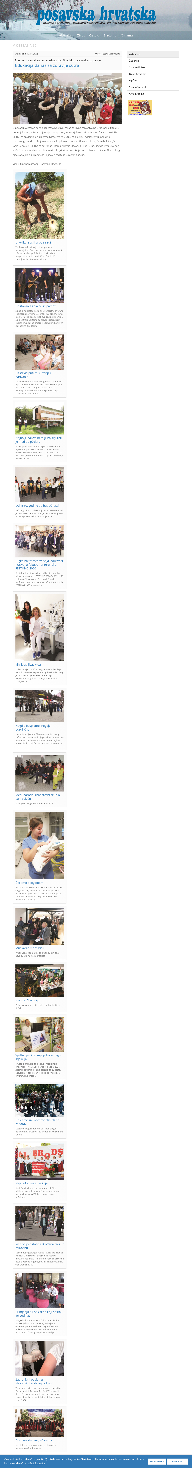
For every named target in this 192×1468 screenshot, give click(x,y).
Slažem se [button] (177, 1461)
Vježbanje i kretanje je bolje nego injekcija (38, 1057)
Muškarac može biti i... (30, 948)
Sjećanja (110, 35)
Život (81, 35)
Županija (134, 60)
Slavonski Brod (137, 67)
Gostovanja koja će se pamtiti (35, 306)
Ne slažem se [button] (157, 1461)
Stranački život (137, 87)
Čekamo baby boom (29, 883)
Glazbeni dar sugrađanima (33, 1440)
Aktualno (66, 35)
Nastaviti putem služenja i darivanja (33, 375)
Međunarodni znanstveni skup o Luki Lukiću (37, 797)
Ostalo (94, 35)
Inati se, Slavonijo (27, 1000)
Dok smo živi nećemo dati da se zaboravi (37, 1122)
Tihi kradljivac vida (28, 665)
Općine (133, 80)
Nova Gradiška (137, 74)
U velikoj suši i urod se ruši (33, 242)
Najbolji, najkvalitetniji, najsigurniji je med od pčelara (38, 440)
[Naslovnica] (96, 15)
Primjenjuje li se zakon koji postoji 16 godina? (38, 1314)
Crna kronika (136, 93)
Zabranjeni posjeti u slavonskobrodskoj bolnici (33, 1381)
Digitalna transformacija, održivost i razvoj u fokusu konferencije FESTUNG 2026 (39, 564)
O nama (127, 35)
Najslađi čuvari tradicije (31, 1183)
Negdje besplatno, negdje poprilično (33, 727)
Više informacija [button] (36, 1463)
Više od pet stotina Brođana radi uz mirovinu (39, 1246)
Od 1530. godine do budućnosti (37, 506)
